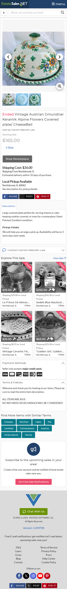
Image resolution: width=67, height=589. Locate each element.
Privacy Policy (48, 551)
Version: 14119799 (33, 528)
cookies (8, 428)
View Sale (58, 258)
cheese (8, 422)
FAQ (18, 547)
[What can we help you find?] (62, 13)
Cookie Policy (48, 562)
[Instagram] (33, 576)
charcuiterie (11, 435)
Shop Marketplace (17, 158)
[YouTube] (40, 576)
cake (38, 422)
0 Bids (10, 147)
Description (8, 206)
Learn (18, 551)
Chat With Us (35, 511)
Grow (18, 554)
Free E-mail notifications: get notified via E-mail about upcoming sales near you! (33, 538)
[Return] (4, 13)
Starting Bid (9, 135)
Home (28, 435)
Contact (18, 562)
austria (45, 428)
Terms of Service (48, 547)
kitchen (24, 422)
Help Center (48, 558)
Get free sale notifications (34, 481)
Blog (18, 558)
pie (49, 422)
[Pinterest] (47, 576)
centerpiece (27, 428)
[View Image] (8, 99)
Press (49, 554)
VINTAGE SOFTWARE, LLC (41, 518)
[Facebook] (19, 576)
